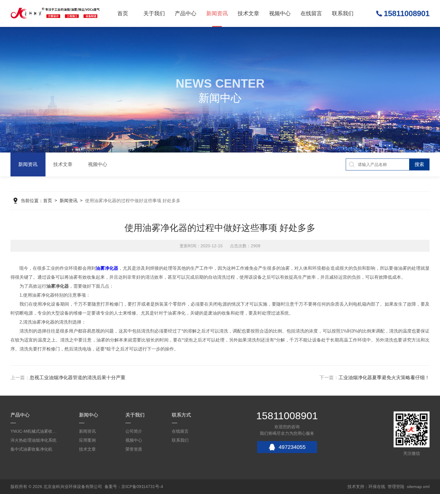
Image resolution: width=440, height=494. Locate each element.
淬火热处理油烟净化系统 (33, 440)
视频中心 (280, 13)
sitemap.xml (418, 486)
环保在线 (376, 486)
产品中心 (185, 13)
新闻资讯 (217, 13)
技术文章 (248, 13)
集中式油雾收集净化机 (31, 449)
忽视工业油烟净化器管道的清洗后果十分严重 (77, 377)
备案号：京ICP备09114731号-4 (133, 486)
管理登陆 (396, 486)
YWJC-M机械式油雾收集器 (34, 431)
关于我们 (154, 13)
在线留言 (311, 13)
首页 (122, 13)
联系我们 (342, 13)
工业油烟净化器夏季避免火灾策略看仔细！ (384, 377)
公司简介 (133, 431)
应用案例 (87, 440)
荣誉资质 (133, 449)
